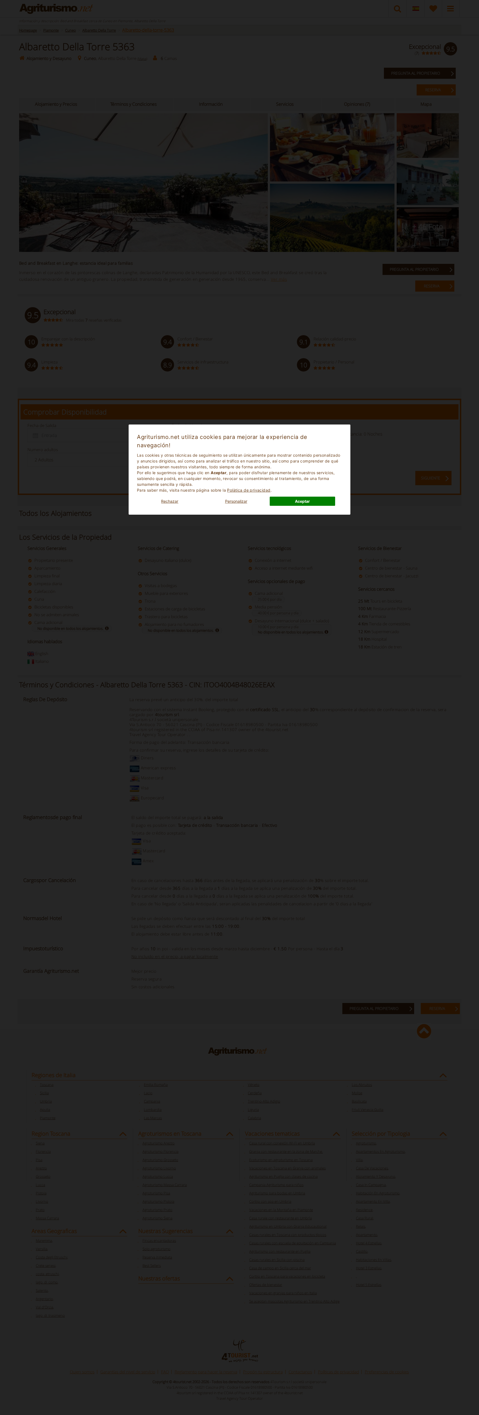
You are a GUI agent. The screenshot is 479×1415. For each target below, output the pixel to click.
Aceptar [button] (302, 501)
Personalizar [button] (236, 501)
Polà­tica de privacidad (248, 490)
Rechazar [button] (169, 501)
